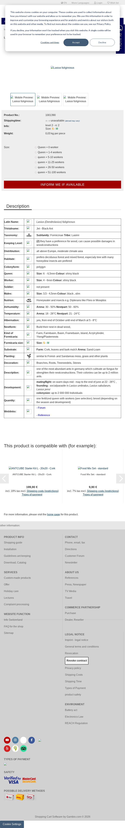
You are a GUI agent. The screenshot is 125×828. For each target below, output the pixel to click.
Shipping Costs (74, 674)
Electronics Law (74, 716)
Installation (10, 549)
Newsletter (71, 562)
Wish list (114, 2)
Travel (68, 597)
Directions (71, 549)
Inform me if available (62, 184)
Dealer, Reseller (74, 619)
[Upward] (116, 823)
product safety (73, 694)
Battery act (71, 710)
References (71, 577)
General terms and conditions (82, 646)
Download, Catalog (15, 562)
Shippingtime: (12, 120)
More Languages (80, 2)
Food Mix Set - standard (93, 474)
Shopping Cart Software (48, 816)
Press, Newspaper (75, 584)
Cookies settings (50, 42)
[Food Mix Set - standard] (93, 468)
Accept (76, 42)
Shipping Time (73, 681)
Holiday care (11, 591)
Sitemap (9, 633)
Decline (102, 42)
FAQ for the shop (13, 626)
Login (99, 2)
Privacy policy (73, 668)
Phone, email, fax (75, 542)
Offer (6, 584)
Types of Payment (75, 688)
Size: (7, 147)
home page (53, 514)
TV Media (70, 591)
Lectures (9, 597)
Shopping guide (13, 542)
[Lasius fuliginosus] (62, 67)
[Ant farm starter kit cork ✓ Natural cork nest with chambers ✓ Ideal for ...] (32, 468)
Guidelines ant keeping (17, 555)
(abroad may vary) (72, 121)
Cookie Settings (12, 824)
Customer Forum (74, 555)
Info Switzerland (13, 619)
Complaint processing (16, 604)
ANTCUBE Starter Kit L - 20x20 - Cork (32, 474)
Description (17, 206)
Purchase (70, 613)
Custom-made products (17, 577)
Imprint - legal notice (76, 640)
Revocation (71, 653)
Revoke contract (77, 660)
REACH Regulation (76, 723)
